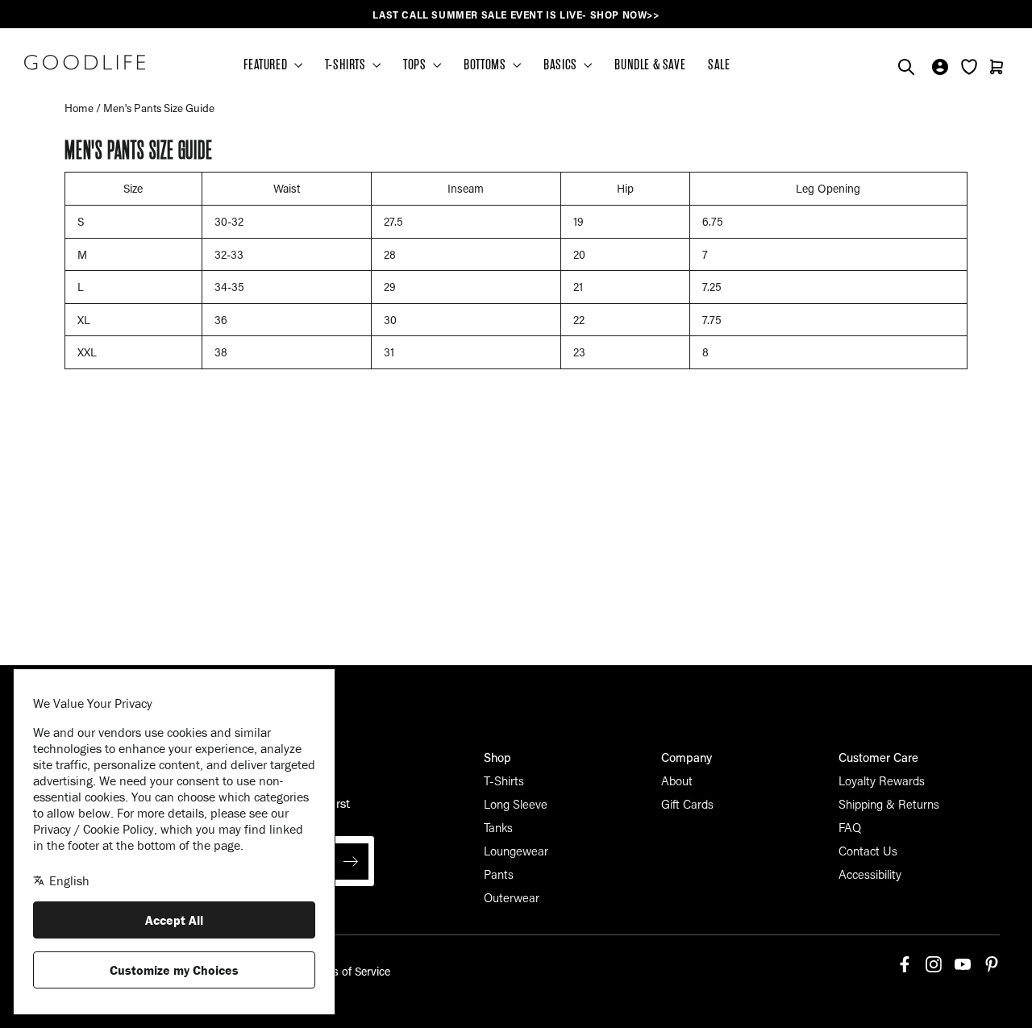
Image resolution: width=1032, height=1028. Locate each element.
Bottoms (486, 64)
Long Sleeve (515, 804)
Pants (499, 874)
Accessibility (869, 874)
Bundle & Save (649, 64)
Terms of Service (349, 971)
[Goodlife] (84, 62)
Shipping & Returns (888, 804)
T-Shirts (504, 780)
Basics (561, 64)
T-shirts (346, 64)
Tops (416, 64)
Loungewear (516, 851)
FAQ (849, 827)
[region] (516, 15)
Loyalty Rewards (881, 780)
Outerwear (511, 897)
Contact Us (867, 851)
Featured (266, 64)
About (677, 780)
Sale (719, 64)
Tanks (498, 827)
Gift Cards (687, 804)
